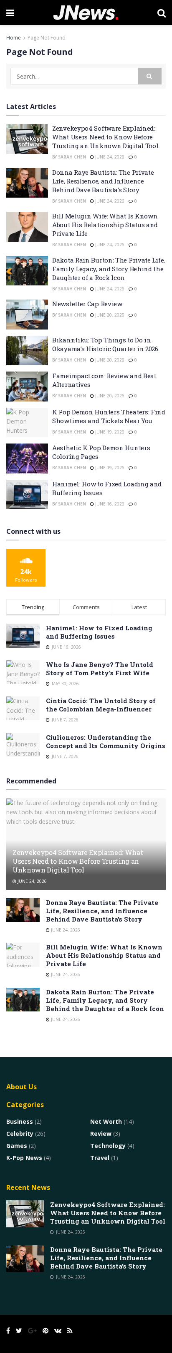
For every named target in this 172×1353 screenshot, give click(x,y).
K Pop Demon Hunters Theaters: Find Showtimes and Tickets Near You (108, 416)
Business (19, 1121)
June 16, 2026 (109, 504)
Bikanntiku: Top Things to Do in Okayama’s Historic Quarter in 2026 (105, 344)
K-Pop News (24, 1158)
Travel (99, 1158)
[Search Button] (150, 76)
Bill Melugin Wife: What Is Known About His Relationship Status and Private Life (105, 225)
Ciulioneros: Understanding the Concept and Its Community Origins (105, 741)
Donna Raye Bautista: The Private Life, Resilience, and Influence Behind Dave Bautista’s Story (103, 181)
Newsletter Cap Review (87, 304)
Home (13, 37)
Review (100, 1133)
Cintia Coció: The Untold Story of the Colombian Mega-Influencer (101, 704)
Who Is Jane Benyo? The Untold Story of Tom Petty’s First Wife (99, 668)
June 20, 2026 (109, 315)
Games (16, 1146)
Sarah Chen (72, 157)
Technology (108, 1146)
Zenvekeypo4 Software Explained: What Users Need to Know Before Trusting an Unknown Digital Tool (105, 137)
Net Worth (106, 1121)
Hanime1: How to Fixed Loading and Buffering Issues (99, 632)
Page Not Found (47, 37)
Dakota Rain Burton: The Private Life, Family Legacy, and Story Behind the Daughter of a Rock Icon (108, 269)
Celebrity (19, 1133)
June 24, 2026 (109, 157)
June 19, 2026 (109, 432)
